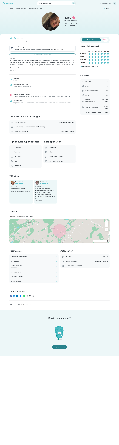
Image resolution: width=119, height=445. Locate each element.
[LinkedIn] (17, 296)
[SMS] (27, 296)
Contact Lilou (91, 40)
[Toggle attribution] (108, 241)
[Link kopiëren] (33, 296)
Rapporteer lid (15, 305)
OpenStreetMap (102, 241)
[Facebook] (10, 296)
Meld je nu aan (59, 347)
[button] (21, 192)
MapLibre (95, 241)
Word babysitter (105, 3)
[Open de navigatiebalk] (114, 3)
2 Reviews (20, 38)
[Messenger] (20, 296)
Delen (107, 8)
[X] (14, 296)
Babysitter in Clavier (70, 20)
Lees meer (13, 70)
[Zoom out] (106, 225)
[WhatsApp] (23, 296)
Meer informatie (58, 49)
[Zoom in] (106, 222)
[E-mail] (30, 296)
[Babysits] (8, 3)
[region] (59, 231)
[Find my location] (106, 229)
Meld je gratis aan (26, 305)
